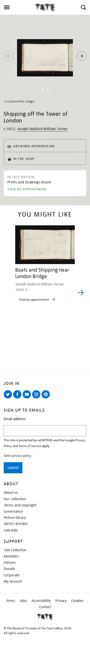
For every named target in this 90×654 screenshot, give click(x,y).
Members (11, 556)
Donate (9, 569)
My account (13, 581)
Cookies (77, 601)
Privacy (61, 601)
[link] (19, 101)
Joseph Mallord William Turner (42, 129)
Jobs (23, 601)
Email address (15, 419)
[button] (83, 7)
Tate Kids (11, 530)
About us (11, 492)
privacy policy (21, 455)
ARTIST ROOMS (16, 524)
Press (11, 601)
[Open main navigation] (17, 7)
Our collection (15, 499)
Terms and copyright (20, 505)
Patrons (10, 562)
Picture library (15, 517)
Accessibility (41, 601)
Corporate (11, 575)
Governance (13, 511)
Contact (45, 607)
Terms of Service (29, 446)
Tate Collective (15, 550)
